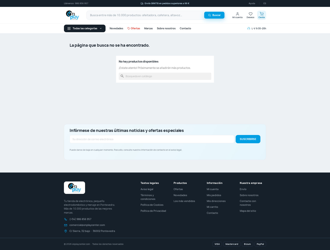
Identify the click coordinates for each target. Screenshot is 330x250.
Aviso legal (147, 189)
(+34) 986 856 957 (80, 219)
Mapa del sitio (248, 210)
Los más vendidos (184, 201)
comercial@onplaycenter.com (87, 225)
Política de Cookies (152, 204)
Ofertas (178, 189)
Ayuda (252, 3)
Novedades (116, 28)
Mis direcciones (216, 201)
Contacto (185, 28)
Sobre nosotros (166, 28)
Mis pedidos (214, 195)
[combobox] (156, 15)
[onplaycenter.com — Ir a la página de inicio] (72, 15)
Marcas (148, 28)
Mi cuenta (212, 189)
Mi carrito (212, 207)
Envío (243, 189)
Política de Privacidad (153, 210)
